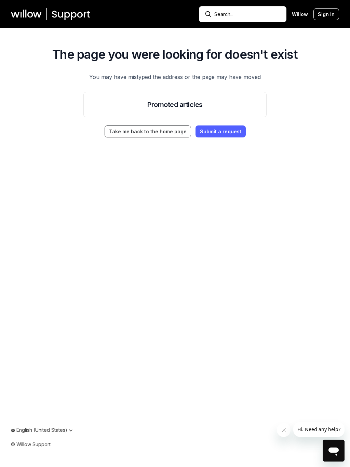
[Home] (51, 14)
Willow (300, 14)
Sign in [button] (326, 14)
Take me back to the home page (148, 131)
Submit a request (220, 131)
